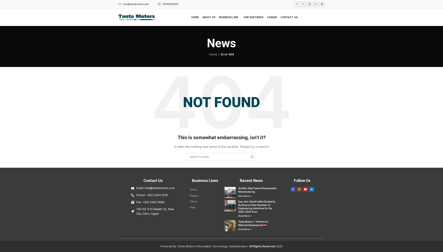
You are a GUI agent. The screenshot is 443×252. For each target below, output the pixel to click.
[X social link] (303, 4)
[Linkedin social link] (315, 4)
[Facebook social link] (297, 4)
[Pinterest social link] (309, 4)
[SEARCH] (252, 157)
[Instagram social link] (299, 189)
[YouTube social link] (305, 189)
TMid (192, 207)
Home (213, 54)
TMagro (194, 195)
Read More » (245, 196)
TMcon (193, 189)
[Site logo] (137, 17)
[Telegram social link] (322, 4)
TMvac (193, 201)
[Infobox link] (133, 4)
